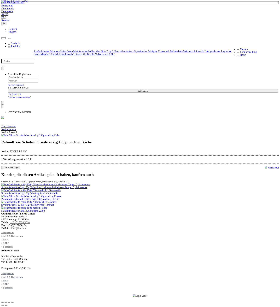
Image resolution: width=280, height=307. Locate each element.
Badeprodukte (176, 51)
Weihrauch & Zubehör (193, 51)
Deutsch (12, 29)
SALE (4, 14)
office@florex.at (18, 228)
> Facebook (7, 247)
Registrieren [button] (15, 94)
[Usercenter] (2, 68)
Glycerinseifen (141, 51)
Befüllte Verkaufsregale (98, 54)
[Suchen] (3, 38)
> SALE (5, 243)
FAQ (3, 17)
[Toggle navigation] (9, 38)
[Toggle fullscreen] (9, 302)
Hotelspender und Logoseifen (217, 51)
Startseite (15, 43)
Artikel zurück (8, 129)
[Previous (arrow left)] (2, 305)
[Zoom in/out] (12, 302)
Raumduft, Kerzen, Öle (76, 54)
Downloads (7, 11)
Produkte (15, 46)
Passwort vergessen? (16, 85)
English (12, 31)
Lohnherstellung (248, 52)
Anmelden (143, 91)
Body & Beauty (113, 51)
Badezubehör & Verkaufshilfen (81, 51)
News (243, 54)
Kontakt (5, 20)
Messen (244, 49)
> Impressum (7, 232)
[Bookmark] (2, 102)
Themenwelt (164, 51)
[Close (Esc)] (2, 302)
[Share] (6, 302)
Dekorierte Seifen (58, 51)
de (4, 23)
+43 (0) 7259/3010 (20, 222)
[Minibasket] (2, 106)
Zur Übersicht (8, 126)
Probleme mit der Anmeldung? (19, 97)
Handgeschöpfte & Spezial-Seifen (49, 54)
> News (4, 239)
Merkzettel (273, 167)
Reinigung (153, 51)
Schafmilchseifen (42, 51)
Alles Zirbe (100, 51)
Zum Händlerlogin (11, 167)
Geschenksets (127, 51)
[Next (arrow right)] (6, 305)
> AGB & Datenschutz (12, 236)
